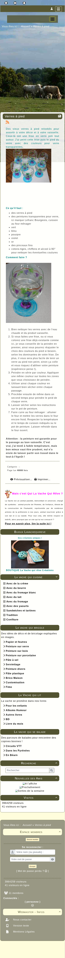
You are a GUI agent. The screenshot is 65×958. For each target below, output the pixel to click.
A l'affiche (31, 783)
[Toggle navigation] (52, 19)
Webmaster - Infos (39, 912)
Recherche (39, 763)
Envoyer (32, 866)
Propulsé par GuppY (13, 946)
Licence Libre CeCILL (46, 952)
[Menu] (58, 9)
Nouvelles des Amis (36, 778)
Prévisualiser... (23, 479)
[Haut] (6, 3)
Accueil (25, 26)
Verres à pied (15, 116)
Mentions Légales (23, 931)
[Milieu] (15, 3)
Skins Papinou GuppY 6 (20, 952)
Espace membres (40, 832)
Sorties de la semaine (31, 791)
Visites (40, 797)
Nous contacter (21, 919)
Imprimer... (43, 479)
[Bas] (24, 3)
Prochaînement (31, 787)
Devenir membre (32, 839)
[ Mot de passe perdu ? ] (32, 871)
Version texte (20, 925)
